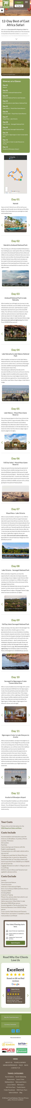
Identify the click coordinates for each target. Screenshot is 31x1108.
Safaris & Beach (13, 1092)
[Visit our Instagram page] (13, 1030)
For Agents (19, 6)
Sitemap (21, 1098)
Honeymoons (11, 1079)
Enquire (19, 2)
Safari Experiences (10, 1065)
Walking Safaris (9, 1082)
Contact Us (15, 1068)
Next (29, 225)
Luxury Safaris (11, 1084)
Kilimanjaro (20, 1084)
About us (8, 1062)
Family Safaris (21, 1087)
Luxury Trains (20, 1079)
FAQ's (21, 1065)
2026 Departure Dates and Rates (11, 828)
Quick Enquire (15, 943)
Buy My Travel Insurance (11, 1017)
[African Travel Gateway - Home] (6, 2)
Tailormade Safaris (20, 1082)
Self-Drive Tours (10, 1087)
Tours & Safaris (20, 1062)
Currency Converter (10, 1024)
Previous (2, 225)
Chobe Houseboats (9, 1090)
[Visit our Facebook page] (17, 1030)
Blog (26, 1065)
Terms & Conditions (17, 1100)
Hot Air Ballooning (20, 1077)
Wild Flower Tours (22, 1090)
